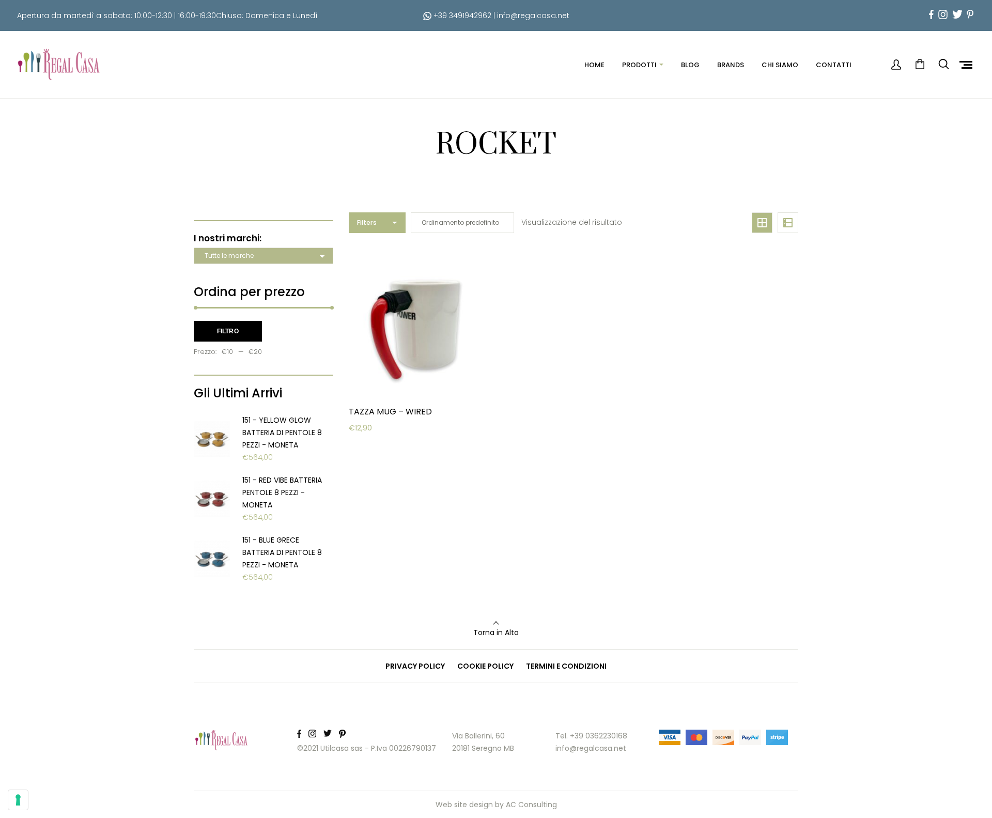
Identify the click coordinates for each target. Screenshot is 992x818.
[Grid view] (762, 222)
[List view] (788, 222)
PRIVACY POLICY (415, 666)
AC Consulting (531, 804)
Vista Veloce (386, 474)
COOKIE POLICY (485, 666)
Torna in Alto (496, 632)
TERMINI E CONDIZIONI (566, 666)
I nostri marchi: (227, 238)
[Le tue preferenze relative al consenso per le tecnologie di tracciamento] (18, 800)
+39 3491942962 (461, 15)
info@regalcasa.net (533, 15)
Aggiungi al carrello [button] (400, 448)
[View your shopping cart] (919, 64)
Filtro (228, 331)
